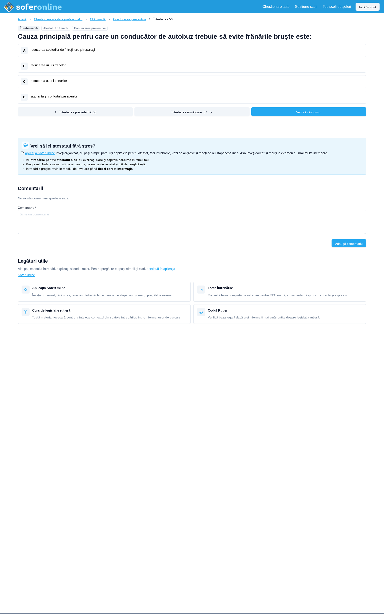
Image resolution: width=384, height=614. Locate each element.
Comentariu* (27, 207)
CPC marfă (98, 19)
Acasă (22, 19)
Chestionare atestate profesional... (58, 19)
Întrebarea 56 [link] (163, 19)
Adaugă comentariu (349, 243)
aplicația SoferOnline (40, 153)
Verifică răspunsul (308, 112)
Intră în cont (367, 7)
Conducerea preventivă (129, 19)
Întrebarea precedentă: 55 (78, 112)
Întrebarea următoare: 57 (189, 112)
